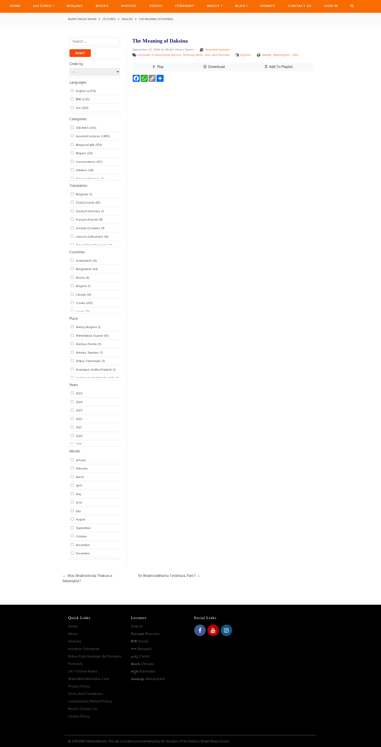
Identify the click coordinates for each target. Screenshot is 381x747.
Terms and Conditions (85, 694)
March (80, 477)
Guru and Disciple (217, 54)
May (78, 494)
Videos (155, 6)
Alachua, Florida (88, 344)
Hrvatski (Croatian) (90, 228)
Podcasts (75, 664)
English (86, 91)
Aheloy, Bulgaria (88, 327)
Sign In (331, 6)
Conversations (89, 161)
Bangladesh (87, 269)
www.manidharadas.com (88, 679)
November (83, 545)
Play (160, 66)
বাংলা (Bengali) (141, 649)
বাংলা (82, 108)
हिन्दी (83, 99)
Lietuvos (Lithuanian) (92, 236)
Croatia (84, 303)
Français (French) (89, 219)
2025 (79, 393)
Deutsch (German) (90, 211)
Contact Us (300, 6)
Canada (83, 294)
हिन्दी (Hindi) (139, 641)
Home (15, 6)
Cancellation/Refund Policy (90, 701)
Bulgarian (84, 194)
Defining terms (193, 54)
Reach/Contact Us (82, 709)
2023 (79, 410)
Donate (267, 6)
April (79, 485)
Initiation (84, 170)
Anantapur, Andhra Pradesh (96, 369)
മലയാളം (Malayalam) (148, 679)
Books (102, 6)
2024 (79, 402)
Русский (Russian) (145, 634)
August (80, 519)
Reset (80, 53)
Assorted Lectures (93, 136)
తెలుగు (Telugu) (142, 664)
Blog (240, 6)
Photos (128, 6)
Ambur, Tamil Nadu (90, 361)
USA (295, 54)
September (83, 528)
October (81, 536)
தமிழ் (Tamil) (140, 656)
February (82, 468)
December (83, 553)
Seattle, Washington (276, 54)
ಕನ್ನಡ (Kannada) (143, 671)
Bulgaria (83, 286)
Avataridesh (86, 260)
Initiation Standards (84, 649)
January (81, 460)
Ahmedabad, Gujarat (92, 335)
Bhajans (75, 6)
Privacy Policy (79, 686)
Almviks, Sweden (89, 352)
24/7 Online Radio (83, 671)
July (78, 511)
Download (216, 66)
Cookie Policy (79, 716)
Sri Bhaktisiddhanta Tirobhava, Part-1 (169, 575)
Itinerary (184, 6)
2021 (79, 427)
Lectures (42, 6)
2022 (79, 419)
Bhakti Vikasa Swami (179, 49)
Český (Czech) (88, 202)
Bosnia (82, 277)
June (79, 502)
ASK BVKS (86, 128)
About (213, 6)
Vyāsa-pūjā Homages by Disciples (95, 656)
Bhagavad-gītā (89, 144)
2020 (79, 436)
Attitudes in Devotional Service (159, 54)
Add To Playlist (280, 66)
